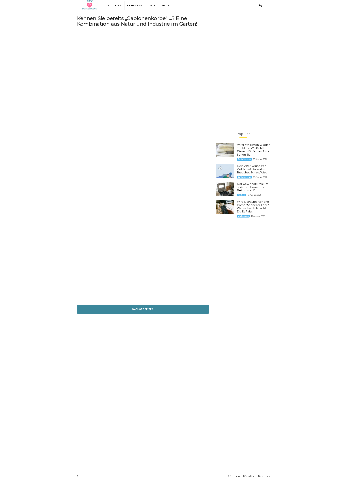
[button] (260, 5)
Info (163, 5)
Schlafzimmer (244, 159)
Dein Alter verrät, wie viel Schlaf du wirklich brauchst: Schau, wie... (252, 169)
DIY (107, 5)
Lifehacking (135, 5)
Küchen (241, 195)
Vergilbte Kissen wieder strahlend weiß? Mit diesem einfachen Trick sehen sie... (253, 149)
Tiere (152, 5)
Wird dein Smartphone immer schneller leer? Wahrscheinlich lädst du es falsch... (253, 206)
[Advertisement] (143, 58)
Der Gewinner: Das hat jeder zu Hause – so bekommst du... (252, 187)
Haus (118, 5)
